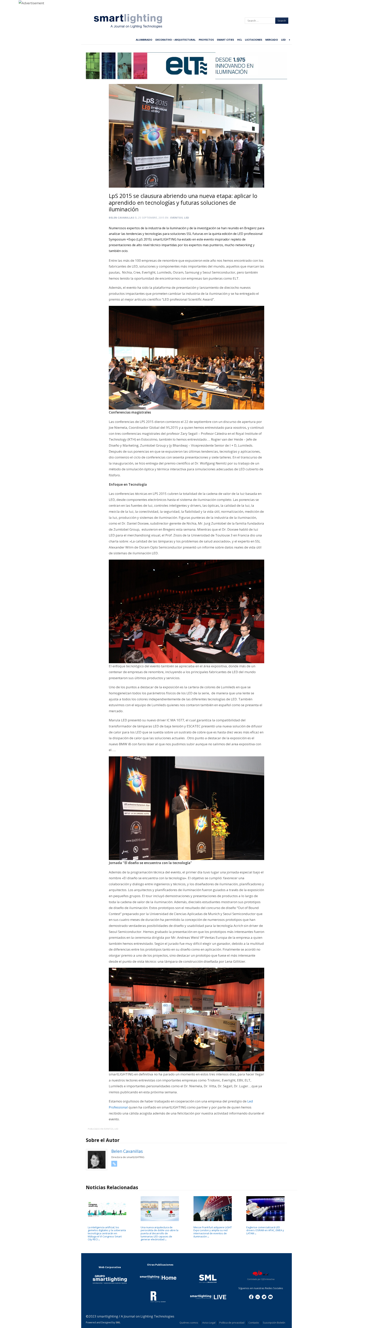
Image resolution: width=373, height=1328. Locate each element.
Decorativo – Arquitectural (175, 39)
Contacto (253, 1322)
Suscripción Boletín (274, 1322)
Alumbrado (144, 39)
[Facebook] (251, 1296)
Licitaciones (253, 39)
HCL (239, 39)
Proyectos (206, 39)
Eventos (176, 217)
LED (283, 39)
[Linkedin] (258, 1296)
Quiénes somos (189, 1322)
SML (118, 1322)
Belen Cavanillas (121, 217)
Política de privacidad (231, 1322)
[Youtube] (270, 1296)
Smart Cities (225, 39)
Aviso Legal (208, 1322)
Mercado (271, 39)
